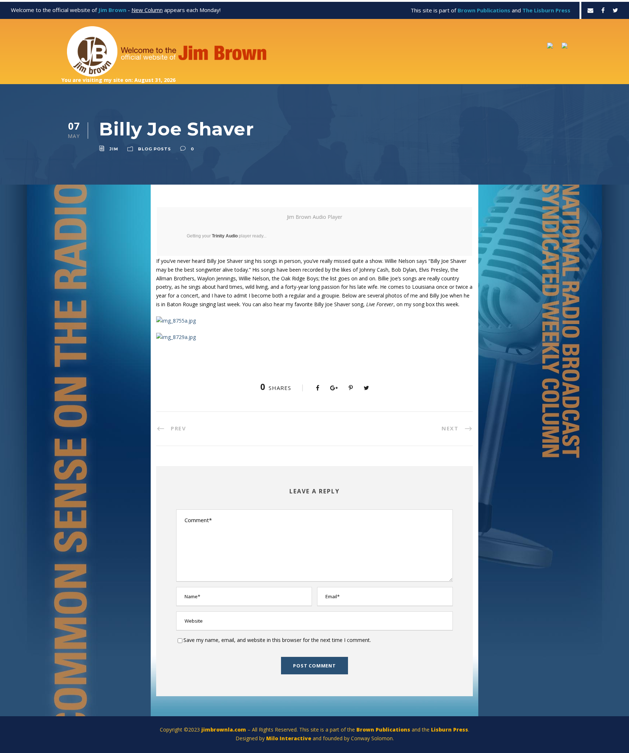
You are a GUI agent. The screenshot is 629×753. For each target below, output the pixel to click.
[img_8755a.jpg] (176, 320)
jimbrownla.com (223, 729)
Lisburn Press (449, 729)
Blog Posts (154, 148)
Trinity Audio (225, 235)
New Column (147, 9)
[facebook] (603, 10)
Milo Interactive (289, 738)
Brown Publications (383, 729)
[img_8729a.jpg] (176, 336)
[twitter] (615, 10)
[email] (590, 10)
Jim (114, 148)
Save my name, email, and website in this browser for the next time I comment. (277, 639)
